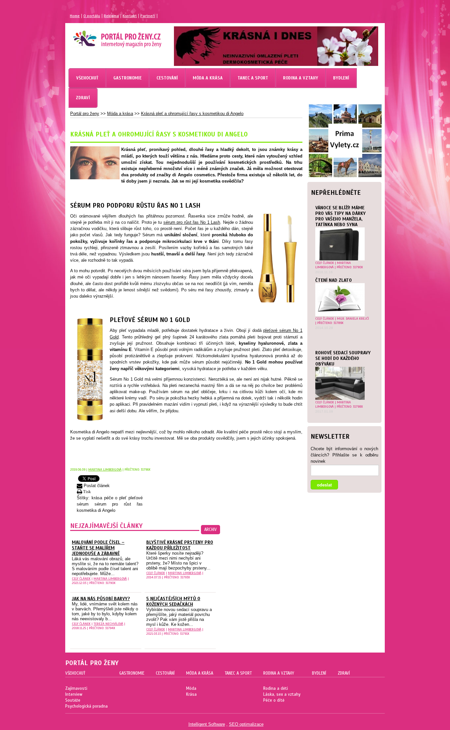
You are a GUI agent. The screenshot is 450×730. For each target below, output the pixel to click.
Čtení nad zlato (333, 280)
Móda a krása (120, 113)
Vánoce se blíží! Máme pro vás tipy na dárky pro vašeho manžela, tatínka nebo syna (340, 216)
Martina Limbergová (333, 265)
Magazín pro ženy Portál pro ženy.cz (106, 36)
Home (75, 16)
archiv (210, 529)
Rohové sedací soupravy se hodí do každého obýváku (343, 358)
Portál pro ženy (84, 113)
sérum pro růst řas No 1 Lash (191, 222)
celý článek (324, 263)
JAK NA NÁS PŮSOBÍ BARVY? (101, 598)
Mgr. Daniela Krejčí (353, 318)
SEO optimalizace (246, 724)
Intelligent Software (206, 724)
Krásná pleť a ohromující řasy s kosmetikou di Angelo (192, 113)
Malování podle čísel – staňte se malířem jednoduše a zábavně (98, 548)
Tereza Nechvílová (108, 624)
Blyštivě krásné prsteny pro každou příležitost (179, 545)
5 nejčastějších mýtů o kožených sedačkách (173, 601)
